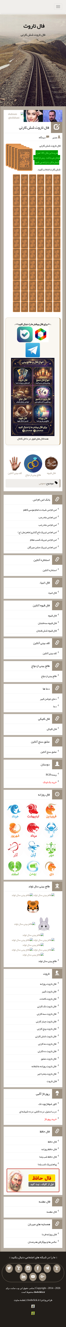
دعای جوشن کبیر (48, 698)
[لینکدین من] (23, 1277)
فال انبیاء (52, 592)
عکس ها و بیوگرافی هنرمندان (42, 1241)
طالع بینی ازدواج (49, 676)
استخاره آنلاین (50, 569)
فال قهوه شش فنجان (46, 630)
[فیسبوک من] (37, 1268)
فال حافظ (52, 1141)
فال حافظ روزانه (49, 1149)
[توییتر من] (9, 1268)
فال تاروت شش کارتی (34, 127)
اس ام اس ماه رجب (47, 517)
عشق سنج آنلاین (49, 751)
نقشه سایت (19, 1300)
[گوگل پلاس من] (42, 1277)
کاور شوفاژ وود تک (47, 1104)
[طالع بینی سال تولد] (33, 926)
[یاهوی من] (56, 1268)
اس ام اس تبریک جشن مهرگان (42, 547)
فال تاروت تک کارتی (47, 1006)
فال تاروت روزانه (48, 983)
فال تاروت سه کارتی (47, 1013)
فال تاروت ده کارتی (47, 1051)
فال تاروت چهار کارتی (46, 1021)
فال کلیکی (52, 729)
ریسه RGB (51, 774)
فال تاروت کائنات (48, 998)
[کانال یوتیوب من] (33, 1277)
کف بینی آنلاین (50, 653)
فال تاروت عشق (49, 1058)
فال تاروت (34, 25)
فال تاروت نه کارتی (47, 1043)
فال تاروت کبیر (49, 991)
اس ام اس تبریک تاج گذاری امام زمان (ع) (37, 532)
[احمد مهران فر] (52, 116)
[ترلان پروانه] (33, 116)
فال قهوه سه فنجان (47, 623)
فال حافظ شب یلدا (48, 1156)
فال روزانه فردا (49, 1234)
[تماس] (18, 1268)
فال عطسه (52, 1211)
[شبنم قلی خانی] (14, 116)
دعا (55, 706)
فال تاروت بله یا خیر (47, 1073)
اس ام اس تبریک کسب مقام (43, 539)
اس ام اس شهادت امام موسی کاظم (40, 509)
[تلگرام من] (47, 1268)
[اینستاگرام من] (28, 1268)
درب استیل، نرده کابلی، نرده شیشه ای (38, 1111)
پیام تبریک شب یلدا (47, 1164)
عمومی (42, 483)
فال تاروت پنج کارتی (47, 1028)
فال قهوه (52, 615)
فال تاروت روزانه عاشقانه (44, 1066)
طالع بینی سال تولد (47, 961)
